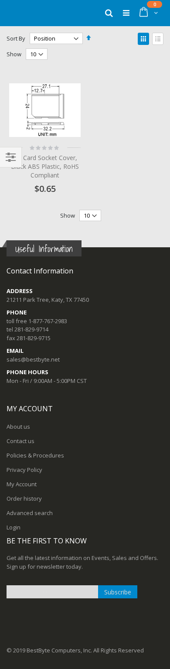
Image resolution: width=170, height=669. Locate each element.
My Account (22, 484)
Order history (24, 498)
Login (13, 527)
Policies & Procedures (35, 455)
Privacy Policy (24, 470)
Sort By (16, 38)
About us (18, 426)
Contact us (20, 441)
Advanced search (30, 513)
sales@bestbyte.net (33, 359)
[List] (157, 39)
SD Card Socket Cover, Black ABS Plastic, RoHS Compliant (45, 166)
